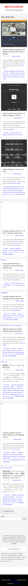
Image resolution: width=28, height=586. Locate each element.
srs (3, 287)
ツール (22, 394)
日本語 (21, 194)
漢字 (6, 356)
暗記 (6, 254)
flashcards (12, 73)
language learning (19, 352)
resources (17, 134)
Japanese (6, 71)
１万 (16, 386)
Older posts (7, 511)
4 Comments (7, 348)
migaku (9, 76)
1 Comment (6, 283)
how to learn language (13, 250)
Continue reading (10, 129)
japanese (17, 73)
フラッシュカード (12, 194)
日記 (20, 460)
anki (6, 188)
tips (5, 287)
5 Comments (7, 313)
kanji (14, 134)
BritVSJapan (14, 6)
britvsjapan (10, 188)
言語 (9, 356)
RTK (22, 134)
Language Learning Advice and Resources (14, 186)
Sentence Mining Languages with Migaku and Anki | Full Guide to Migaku (14, 52)
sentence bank (15, 76)
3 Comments (7, 495)
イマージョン (11, 252)
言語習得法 (10, 254)
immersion (10, 190)
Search (3, 516)
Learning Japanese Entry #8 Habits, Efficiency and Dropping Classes (13, 435)
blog (4, 350)
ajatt (4, 188)
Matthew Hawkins (16, 56)
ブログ (15, 354)
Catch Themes (17, 583)
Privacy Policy (14, 581)
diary (9, 454)
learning (23, 285)
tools (19, 394)
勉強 (18, 194)
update (8, 458)
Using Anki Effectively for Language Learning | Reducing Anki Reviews (13, 266)
